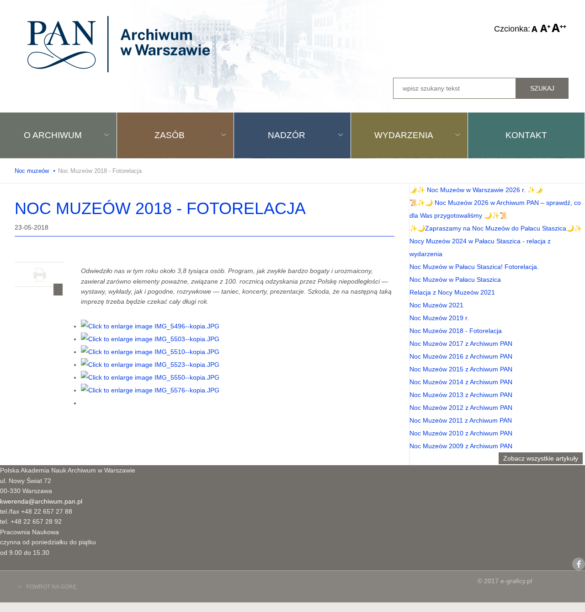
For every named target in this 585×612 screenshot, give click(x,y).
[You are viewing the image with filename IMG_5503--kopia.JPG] (150, 339)
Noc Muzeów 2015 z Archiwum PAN (461, 369)
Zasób (169, 135)
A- (534, 28)
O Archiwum (53, 135)
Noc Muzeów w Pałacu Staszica (455, 279)
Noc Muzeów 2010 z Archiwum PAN (461, 433)
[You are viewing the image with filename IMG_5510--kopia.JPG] (150, 351)
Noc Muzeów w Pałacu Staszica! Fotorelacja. (474, 266)
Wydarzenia (403, 135)
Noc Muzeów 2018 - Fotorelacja (456, 330)
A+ (559, 28)
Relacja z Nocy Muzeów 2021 (452, 292)
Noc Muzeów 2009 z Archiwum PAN (461, 446)
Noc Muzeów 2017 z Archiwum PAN (461, 343)
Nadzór (286, 135)
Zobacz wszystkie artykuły (540, 458)
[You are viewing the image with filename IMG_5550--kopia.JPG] (150, 377)
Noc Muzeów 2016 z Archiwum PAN (461, 356)
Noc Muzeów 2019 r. (439, 318)
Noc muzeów (32, 170)
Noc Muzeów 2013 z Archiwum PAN (461, 394)
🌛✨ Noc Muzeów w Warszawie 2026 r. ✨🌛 (476, 189)
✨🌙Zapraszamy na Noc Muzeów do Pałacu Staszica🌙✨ (496, 228)
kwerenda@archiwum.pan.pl (41, 501)
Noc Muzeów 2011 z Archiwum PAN (461, 420)
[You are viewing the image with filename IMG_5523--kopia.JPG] (150, 364)
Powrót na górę (51, 587)
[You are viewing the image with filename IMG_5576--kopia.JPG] (150, 390)
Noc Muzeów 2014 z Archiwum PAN (461, 382)
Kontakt (526, 135)
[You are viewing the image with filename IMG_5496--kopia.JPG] (150, 326)
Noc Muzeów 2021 (436, 305)
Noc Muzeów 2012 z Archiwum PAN (461, 407)
